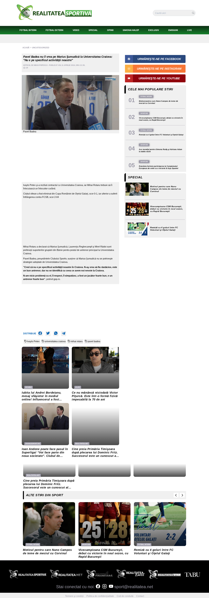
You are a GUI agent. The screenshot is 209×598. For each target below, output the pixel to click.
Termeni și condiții (74, 596)
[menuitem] (28, 30)
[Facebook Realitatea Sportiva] (98, 586)
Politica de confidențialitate (100, 596)
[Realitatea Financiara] (99, 575)
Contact (140, 596)
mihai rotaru (77, 341)
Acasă (25, 47)
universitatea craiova (55, 341)
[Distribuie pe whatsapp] (55, 333)
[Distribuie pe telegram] (63, 333)
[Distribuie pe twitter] (47, 333)
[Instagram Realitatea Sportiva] (104, 586)
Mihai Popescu (41, 65)
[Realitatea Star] (164, 575)
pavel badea (94, 341)
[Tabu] (192, 575)
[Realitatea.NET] (66, 575)
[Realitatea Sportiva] (27, 575)
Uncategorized (40, 47)
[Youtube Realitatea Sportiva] (111, 586)
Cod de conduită (125, 596)
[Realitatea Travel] (130, 575)
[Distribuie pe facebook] (40, 333)
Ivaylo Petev (33, 341)
